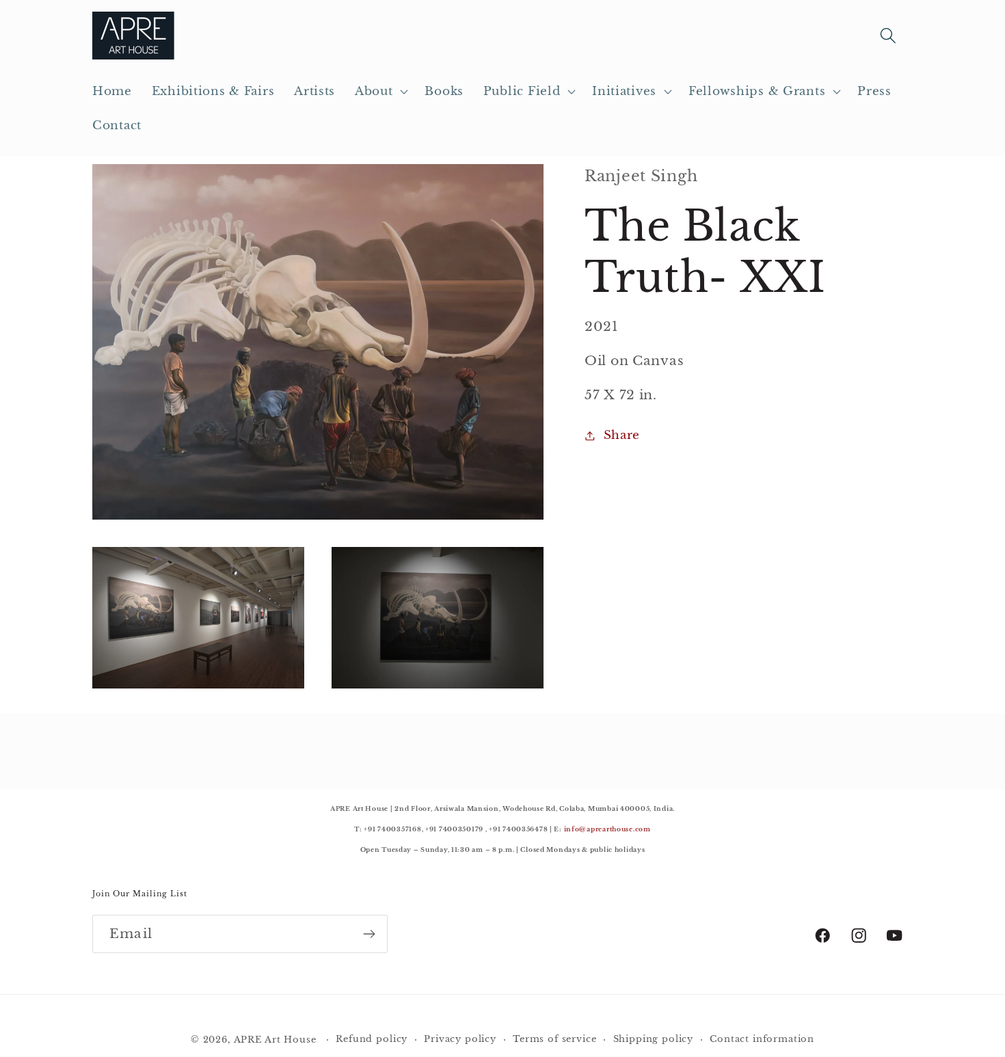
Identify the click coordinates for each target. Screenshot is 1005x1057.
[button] (380, 92)
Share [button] (622, 435)
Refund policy (371, 1039)
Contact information (762, 1039)
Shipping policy (653, 1039)
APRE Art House (275, 1039)
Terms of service (554, 1039)
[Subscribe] (369, 934)
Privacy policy (460, 1039)
